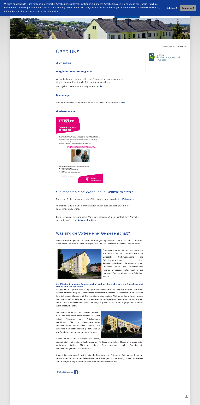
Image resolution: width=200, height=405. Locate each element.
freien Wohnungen (125, 199)
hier (101, 86)
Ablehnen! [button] (171, 8)
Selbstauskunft (85, 220)
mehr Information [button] (50, 11)
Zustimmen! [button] (188, 8)
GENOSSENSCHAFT (181, 47)
